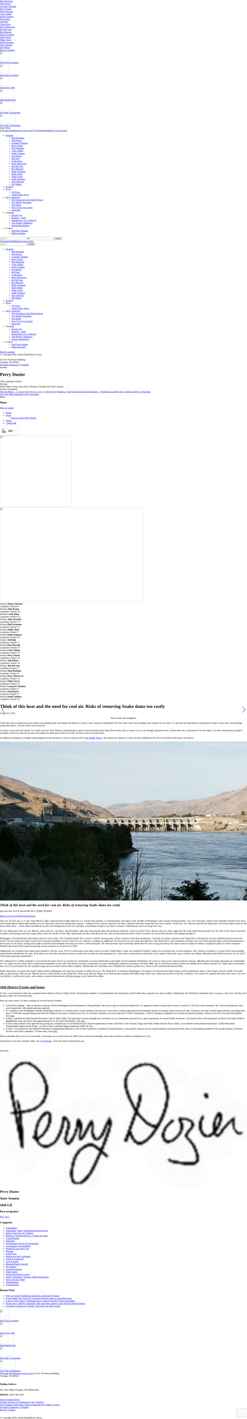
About (8, 420)
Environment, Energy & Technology (22, 1243)
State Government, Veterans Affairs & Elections (27, 1277)
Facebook (4, 365)
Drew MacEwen (7, 27)
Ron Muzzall (6, 32)
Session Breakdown (20, 225)
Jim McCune (6, 29)
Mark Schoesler (7, 35)
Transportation (12, 1282)
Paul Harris (5, 19)
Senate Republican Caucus (18, 1274)
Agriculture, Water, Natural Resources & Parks (27, 1230)
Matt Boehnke (6, 1)
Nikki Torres (5, 40)
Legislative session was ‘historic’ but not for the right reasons (33, 1306)
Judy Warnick (6, 45)
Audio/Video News (20, 194)
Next (7, 1217)
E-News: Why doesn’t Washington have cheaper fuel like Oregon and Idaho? (40, 1301)
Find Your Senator (19, 231)
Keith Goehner (6, 16)
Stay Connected (13, 197)
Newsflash (16, 205)
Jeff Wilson (5, 47)
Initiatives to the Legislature (18, 1256)
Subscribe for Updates (42, 1405)
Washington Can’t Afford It (23, 220)
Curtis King (5, 24)
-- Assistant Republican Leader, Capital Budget (35, 392)
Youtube (25, 365)
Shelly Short (5, 37)
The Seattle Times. (93, 738)
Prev (2, 1217)
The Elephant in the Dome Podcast (27, 200)
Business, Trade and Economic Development (77, 392)
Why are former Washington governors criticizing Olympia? (33, 1296)
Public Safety (12, 1272)
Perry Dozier (6, 9)
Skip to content (7, 408)
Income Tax (16, 215)
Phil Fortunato (6, 11)
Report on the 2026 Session (23, 418)
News (8, 415)
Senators (9, 135)
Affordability (11, 1228)
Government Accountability (18, 1246)
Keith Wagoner (7, 42)
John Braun (5, 4)
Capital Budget (12, 1238)
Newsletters (11, 1266)
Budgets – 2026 (18, 218)
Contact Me (11, 423)
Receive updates (7, 50)
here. (55, 1031)
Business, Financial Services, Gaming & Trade (27, 1236)
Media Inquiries (18, 233)
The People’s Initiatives (21, 223)
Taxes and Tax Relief (15, 1279)
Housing (9, 1251)
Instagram (13, 365)
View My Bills (6, 394)
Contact (56, 1405)
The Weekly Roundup (21, 202)
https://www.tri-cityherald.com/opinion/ (17, 916)
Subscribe (15, 210)
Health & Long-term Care (17, 1248)
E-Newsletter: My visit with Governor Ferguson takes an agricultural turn (39, 1298)
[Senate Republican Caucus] (33, 130)
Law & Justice (12, 1261)
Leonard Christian (8, 6)
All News (15, 192)
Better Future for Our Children (19, 1233)
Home (8, 413)
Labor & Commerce (15, 1259)
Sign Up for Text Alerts (22, 207)
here (12, 1016)
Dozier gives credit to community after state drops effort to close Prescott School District (45, 1303)
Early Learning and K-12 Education (134, 392)
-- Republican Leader (108, 392)
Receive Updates (7, 1410)
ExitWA (9, 187)
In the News (11, 1254)
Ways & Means (7, 392)
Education (10, 1241)
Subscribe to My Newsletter (26, 394)
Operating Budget (14, 1269)
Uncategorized (12, 1285)
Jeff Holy (4, 22)
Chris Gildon (6, 14)
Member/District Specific (17, 1264)
